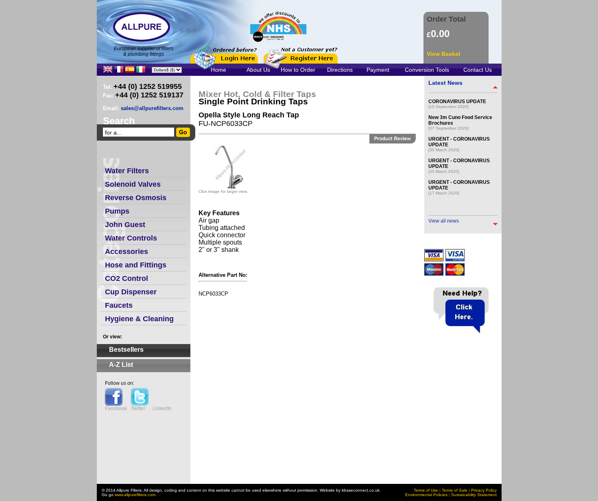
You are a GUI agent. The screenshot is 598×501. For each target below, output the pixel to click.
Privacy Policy (484, 490)
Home (218, 69)
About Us (258, 69)
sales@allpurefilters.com (152, 108)
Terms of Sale (454, 490)
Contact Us (477, 69)
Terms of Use (426, 490)
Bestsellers (126, 349)
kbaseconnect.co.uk (361, 490)
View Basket (444, 54)
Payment (378, 69)
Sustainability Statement (474, 494)
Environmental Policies (426, 494)
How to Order (298, 69)
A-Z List (121, 364)
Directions (340, 69)
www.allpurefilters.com (135, 494)
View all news (443, 221)
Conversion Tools (427, 69)
